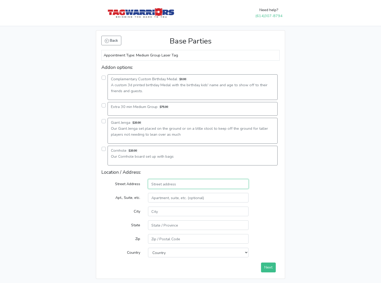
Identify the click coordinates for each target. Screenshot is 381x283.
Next (268, 267)
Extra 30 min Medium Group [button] (139, 106)
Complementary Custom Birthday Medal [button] (189, 84)
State (135, 225)
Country (133, 252)
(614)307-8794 (269, 15)
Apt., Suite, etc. (127, 197)
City (137, 211)
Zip (137, 238)
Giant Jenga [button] (189, 128)
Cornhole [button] (142, 153)
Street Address (127, 183)
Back (113, 40)
